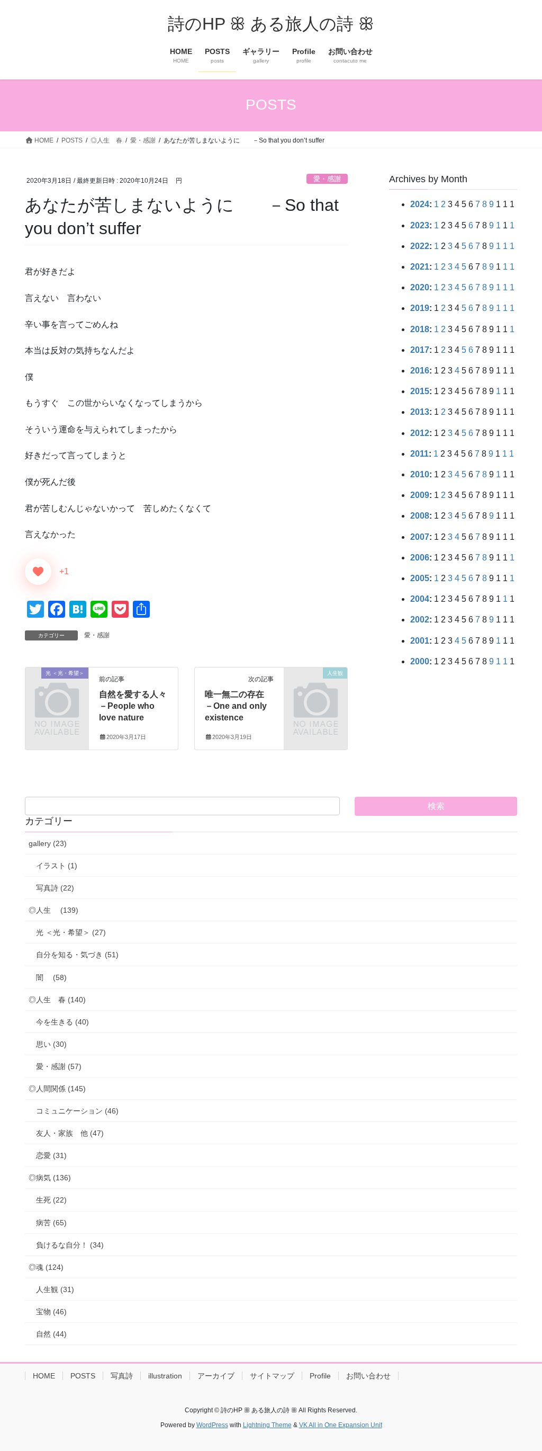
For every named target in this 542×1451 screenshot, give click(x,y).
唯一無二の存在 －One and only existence (243, 706)
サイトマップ (272, 1376)
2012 (419, 433)
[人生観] (315, 686)
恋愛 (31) (51, 1155)
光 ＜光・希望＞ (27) (71, 932)
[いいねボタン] (38, 571)
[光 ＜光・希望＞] (56, 686)
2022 (419, 246)
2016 (419, 370)
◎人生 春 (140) (57, 999)
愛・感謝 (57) (59, 1066)
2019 (419, 308)
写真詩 (122, 1376)
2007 (419, 536)
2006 (419, 557)
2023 (419, 225)
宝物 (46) (51, 1311)
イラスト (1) (56, 865)
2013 (419, 411)
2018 (419, 329)
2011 (419, 453)
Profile (320, 1376)
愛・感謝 (327, 179)
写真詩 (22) (55, 888)
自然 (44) (51, 1334)
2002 (419, 619)
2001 (419, 640)
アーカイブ (215, 1376)
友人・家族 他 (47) (70, 1133)
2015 (419, 391)
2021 (419, 266)
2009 (419, 495)
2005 (419, 578)
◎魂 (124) (46, 1267)
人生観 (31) (55, 1289)
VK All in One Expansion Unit (340, 1425)
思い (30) (51, 1044)
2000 (419, 661)
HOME (44, 1376)
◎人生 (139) (53, 910)
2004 (419, 598)
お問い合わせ (368, 1376)
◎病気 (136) (50, 1177)
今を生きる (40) (62, 1022)
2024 (419, 204)
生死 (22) (51, 1200)
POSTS (82, 1376)
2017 (419, 349)
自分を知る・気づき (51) (77, 954)
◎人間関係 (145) (57, 1088)
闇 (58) (51, 977)
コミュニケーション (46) (77, 1111)
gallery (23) (48, 843)
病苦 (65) (51, 1222)
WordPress (212, 1425)
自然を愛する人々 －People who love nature (141, 706)
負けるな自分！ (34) (70, 1245)
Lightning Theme (267, 1425)
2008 (419, 515)
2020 (419, 287)
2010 (419, 474)
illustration (165, 1376)
